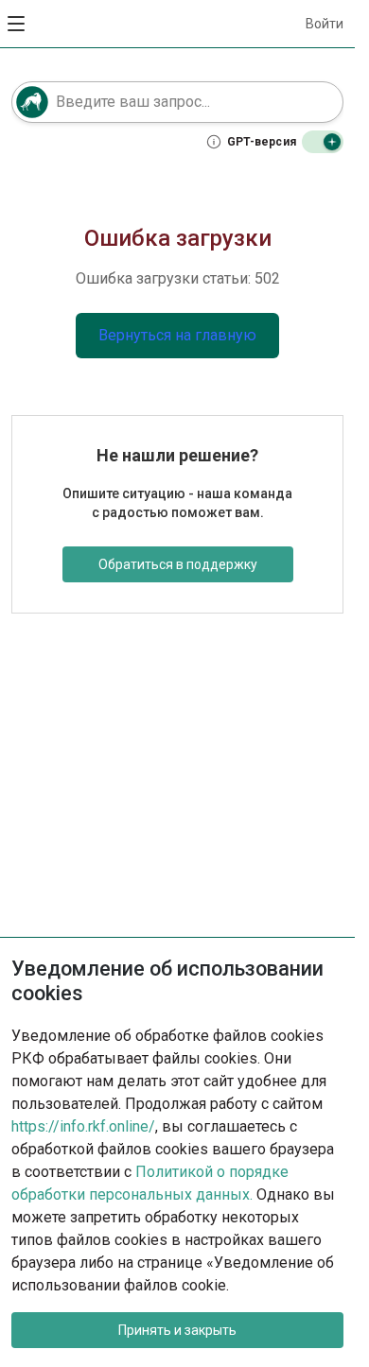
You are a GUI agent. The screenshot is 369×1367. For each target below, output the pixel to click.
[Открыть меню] (17, 23)
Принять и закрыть (177, 1330)
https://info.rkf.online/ (83, 1126)
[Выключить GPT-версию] (322, 141)
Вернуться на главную (177, 335)
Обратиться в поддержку (177, 564)
